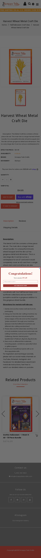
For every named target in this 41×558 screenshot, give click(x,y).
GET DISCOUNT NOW (20, 286)
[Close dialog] (39, 268)
